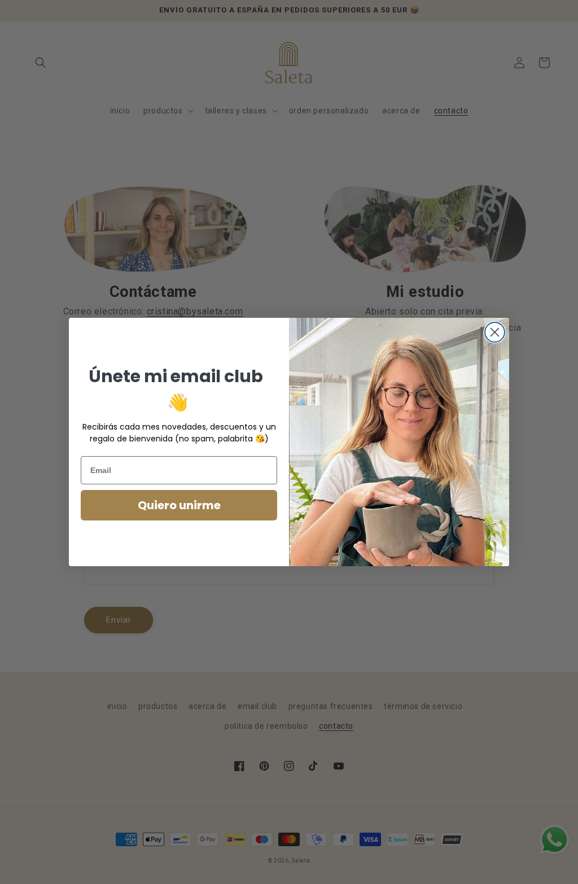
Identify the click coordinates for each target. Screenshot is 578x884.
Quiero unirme (179, 505)
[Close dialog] (495, 332)
